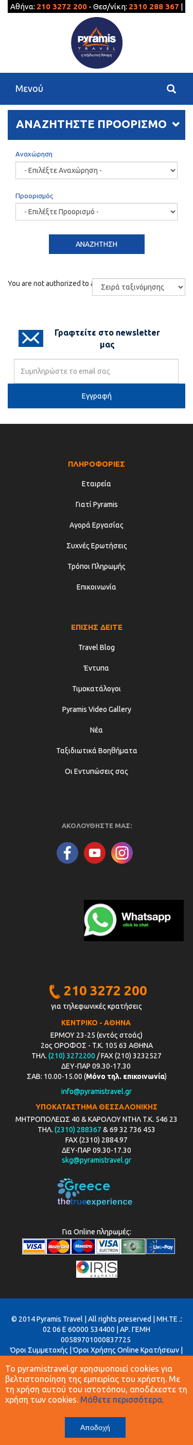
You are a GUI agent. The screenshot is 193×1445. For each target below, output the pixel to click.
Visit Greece (96, 1191)
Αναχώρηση (33, 153)
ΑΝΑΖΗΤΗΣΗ (96, 244)
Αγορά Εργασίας (96, 525)
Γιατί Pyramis (97, 504)
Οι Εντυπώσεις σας (96, 771)
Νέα (96, 730)
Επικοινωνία (96, 587)
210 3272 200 (62, 6)
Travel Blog (96, 647)
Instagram (122, 853)
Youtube (95, 853)
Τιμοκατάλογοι (96, 689)
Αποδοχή (95, 1427)
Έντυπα (96, 668)
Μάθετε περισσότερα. (122, 1399)
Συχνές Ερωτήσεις (96, 546)
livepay (160, 1246)
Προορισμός (34, 195)
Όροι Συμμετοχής (39, 1350)
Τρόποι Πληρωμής (96, 566)
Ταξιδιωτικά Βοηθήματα (96, 751)
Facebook (67, 853)
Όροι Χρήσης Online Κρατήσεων (126, 1350)
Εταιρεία (96, 484)
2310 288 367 (154, 6)
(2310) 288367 (78, 1129)
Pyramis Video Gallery (96, 709)
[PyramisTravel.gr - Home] (96, 43)
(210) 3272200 (71, 1056)
